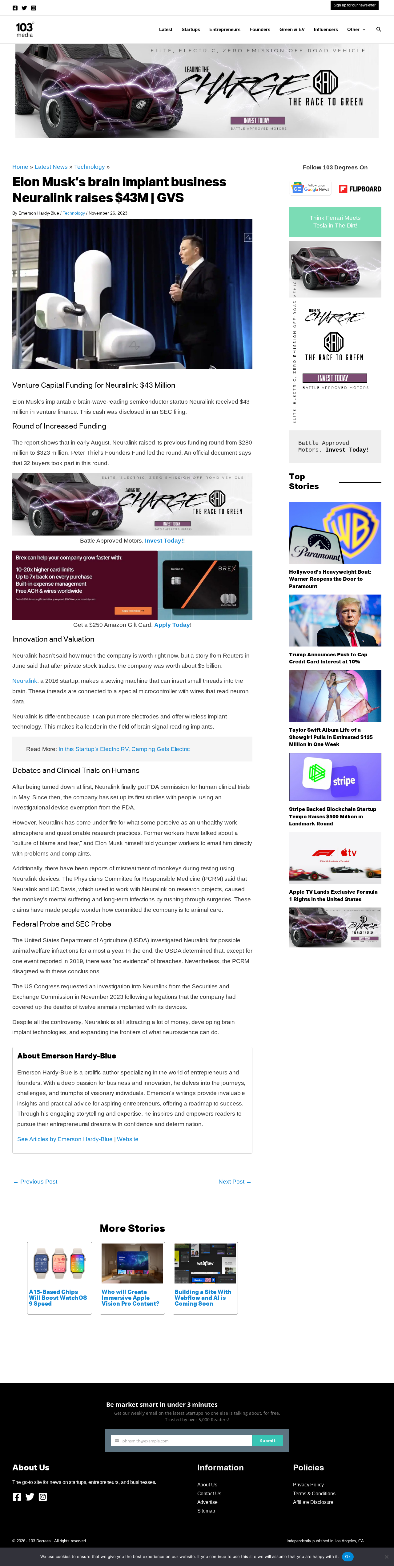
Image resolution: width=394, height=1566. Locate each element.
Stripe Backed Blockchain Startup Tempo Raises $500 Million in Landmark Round (332, 817)
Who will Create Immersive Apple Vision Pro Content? (130, 1298)
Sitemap (206, 1510)
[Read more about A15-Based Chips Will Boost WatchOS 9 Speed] (59, 1263)
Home (20, 167)
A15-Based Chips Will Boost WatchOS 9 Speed (58, 1298)
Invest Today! (164, 540)
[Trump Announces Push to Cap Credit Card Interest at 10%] (335, 621)
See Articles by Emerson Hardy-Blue (65, 1139)
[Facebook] (15, 8)
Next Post (235, 1181)
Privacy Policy (308, 1484)
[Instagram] (33, 8)
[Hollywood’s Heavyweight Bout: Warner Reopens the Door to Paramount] (335, 533)
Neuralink (24, 681)
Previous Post (35, 1181)
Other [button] (353, 29)
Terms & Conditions (314, 1493)
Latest (165, 29)
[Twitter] (24, 8)
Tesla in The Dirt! (335, 225)
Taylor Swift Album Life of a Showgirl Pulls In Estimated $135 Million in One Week (331, 737)
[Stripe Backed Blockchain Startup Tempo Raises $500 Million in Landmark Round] (335, 777)
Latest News (51, 167)
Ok (348, 1556)
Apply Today (172, 625)
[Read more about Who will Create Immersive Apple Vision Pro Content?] (132, 1263)
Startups (191, 29)
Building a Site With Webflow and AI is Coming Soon (203, 1298)
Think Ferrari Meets (335, 218)
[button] (362, 29)
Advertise (207, 1502)
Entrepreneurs (224, 29)
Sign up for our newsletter (355, 5)
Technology (89, 167)
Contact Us (209, 1493)
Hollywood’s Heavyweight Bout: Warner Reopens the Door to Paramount (330, 579)
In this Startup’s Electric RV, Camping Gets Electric (124, 749)
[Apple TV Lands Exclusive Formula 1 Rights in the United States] (335, 858)
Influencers (326, 29)
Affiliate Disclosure (313, 1502)
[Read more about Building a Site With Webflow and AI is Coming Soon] (205, 1263)
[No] (386, 1557)
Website (127, 1139)
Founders (260, 29)
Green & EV (292, 29)
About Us (207, 1484)
